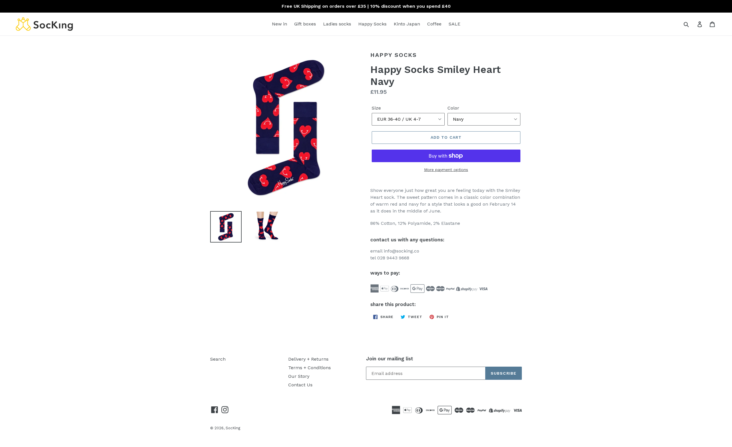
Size (376, 108)
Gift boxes (305, 24)
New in (279, 24)
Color (453, 108)
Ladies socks (337, 24)
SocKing (233, 428)
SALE (454, 24)
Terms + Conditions (309, 367)
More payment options (446, 169)
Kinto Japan (407, 24)
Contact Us (300, 385)
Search (218, 359)
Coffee (434, 24)
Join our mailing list (389, 358)
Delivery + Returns (308, 359)
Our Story (298, 376)
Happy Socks (372, 24)
